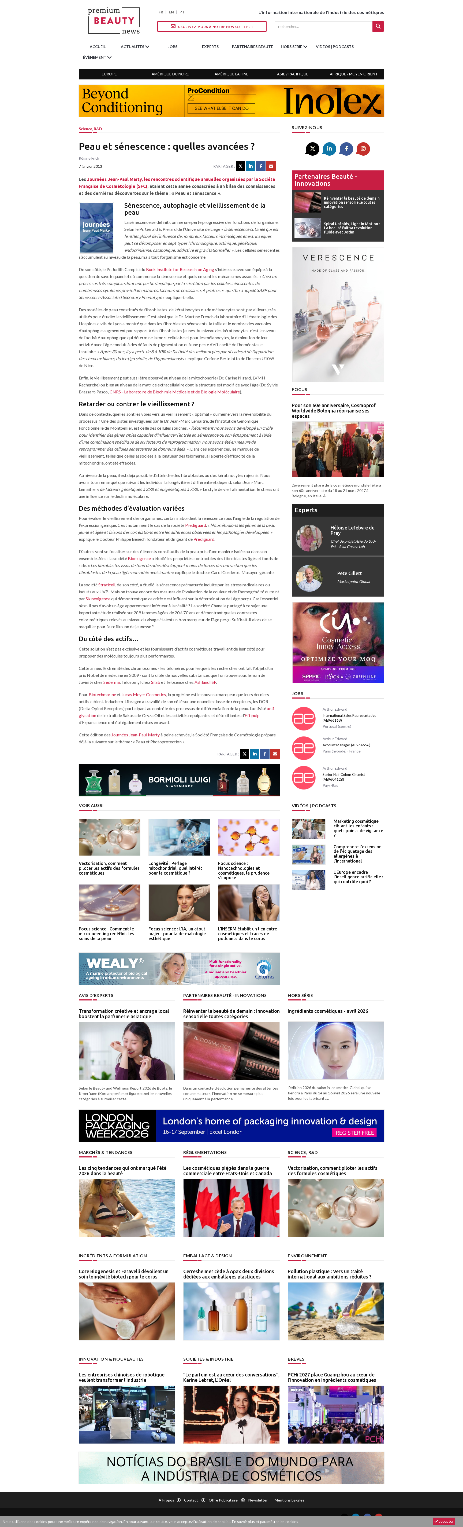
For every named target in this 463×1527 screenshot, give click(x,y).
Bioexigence (139, 558)
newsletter (258, 1500)
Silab (155, 682)
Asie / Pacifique (292, 74)
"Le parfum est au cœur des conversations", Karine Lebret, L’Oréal (231, 1377)
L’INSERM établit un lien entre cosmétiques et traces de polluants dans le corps (247, 933)
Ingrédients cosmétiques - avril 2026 (328, 1011)
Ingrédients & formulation (113, 1255)
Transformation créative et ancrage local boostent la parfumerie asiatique (124, 1013)
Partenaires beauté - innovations (325, 180)
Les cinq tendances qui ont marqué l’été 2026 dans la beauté (122, 1170)
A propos (166, 1500)
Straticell (106, 584)
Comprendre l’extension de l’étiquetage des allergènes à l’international (358, 853)
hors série (292, 46)
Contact (191, 1500)
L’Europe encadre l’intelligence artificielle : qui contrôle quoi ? (358, 877)
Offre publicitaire (223, 1500)
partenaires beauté (252, 46)
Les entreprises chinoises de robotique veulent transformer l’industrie (122, 1377)
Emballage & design (207, 1255)
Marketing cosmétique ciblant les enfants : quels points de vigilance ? (358, 828)
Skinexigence (98, 598)
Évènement (95, 57)
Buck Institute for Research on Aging (180, 269)
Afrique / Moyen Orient (354, 74)
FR (161, 12)
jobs (172, 46)
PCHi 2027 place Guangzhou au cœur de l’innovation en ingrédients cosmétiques (332, 1377)
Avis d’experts (96, 995)
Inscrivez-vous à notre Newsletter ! (214, 27)
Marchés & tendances (106, 1152)
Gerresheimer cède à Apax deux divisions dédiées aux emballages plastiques (228, 1274)
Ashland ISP (205, 682)
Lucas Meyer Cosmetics (143, 694)
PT (182, 12)
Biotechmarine (102, 694)
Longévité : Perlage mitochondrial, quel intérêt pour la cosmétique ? (175, 868)
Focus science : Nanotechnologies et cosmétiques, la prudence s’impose (244, 870)
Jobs (297, 693)
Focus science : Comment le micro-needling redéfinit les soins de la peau (106, 933)
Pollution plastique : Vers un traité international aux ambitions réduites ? (329, 1274)
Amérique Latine (231, 74)
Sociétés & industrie (208, 1358)
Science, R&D (90, 128)
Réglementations (205, 1152)
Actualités (133, 46)
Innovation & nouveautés (111, 1358)
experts (210, 46)
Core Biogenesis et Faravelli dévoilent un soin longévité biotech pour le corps (124, 1274)
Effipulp (252, 715)
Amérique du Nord (170, 74)
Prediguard (195, 525)
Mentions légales (289, 1500)
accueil (98, 46)
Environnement (307, 1255)
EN (171, 12)
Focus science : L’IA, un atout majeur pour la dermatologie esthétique (177, 933)
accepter (446, 1521)
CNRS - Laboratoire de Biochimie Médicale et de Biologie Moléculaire (175, 391)
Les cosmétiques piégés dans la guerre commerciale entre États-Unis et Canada (227, 1170)
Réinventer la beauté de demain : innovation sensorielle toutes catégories (231, 1013)
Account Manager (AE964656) (346, 745)
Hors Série (300, 995)
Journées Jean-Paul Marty (135, 734)
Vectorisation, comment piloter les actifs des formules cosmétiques (109, 868)
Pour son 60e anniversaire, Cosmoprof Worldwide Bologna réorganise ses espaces (334, 411)
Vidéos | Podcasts (335, 46)
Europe (109, 74)
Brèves (296, 1358)
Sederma (111, 682)
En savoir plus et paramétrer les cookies (265, 1521)
